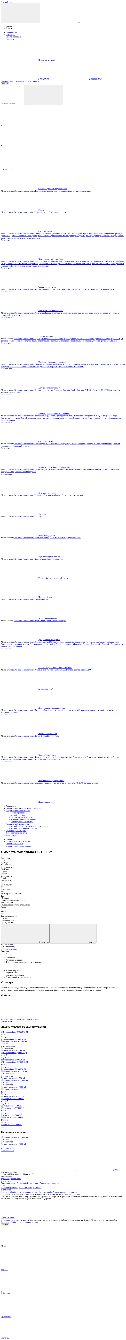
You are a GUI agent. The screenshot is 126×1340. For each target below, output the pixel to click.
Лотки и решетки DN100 (45, 289)
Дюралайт (106, 644)
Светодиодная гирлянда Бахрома (79, 642)
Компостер (39, 710)
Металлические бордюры (25, 472)
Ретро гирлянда (57, 642)
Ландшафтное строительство (18, 811)
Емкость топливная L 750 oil (13, 1078)
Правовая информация (49, 1183)
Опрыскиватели (79, 757)
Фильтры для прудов (100, 416)
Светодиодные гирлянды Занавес (15, 644)
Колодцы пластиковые (96, 364)
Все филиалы (6, 1176)
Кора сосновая (40, 559)
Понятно (5, 1225)
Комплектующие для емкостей (36, 266)
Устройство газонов (19, 815)
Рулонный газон (41, 212)
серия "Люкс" (40, 621)
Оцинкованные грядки (97, 469)
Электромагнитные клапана (99, 233)
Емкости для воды (69, 236)
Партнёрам (10, 35)
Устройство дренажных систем (24, 828)
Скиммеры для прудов (10, 418)
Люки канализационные (19, 366)
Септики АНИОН (84, 390)
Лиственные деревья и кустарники (49, 191)
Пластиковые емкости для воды (76, 261)
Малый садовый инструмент (21, 759)
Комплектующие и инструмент (70, 366)
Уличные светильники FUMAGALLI (50, 670)
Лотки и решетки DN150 (66, 289)
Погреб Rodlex (40, 736)
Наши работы (11, 32)
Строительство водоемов (21, 817)
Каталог (5, 84)
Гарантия (21, 1183)
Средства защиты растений (73, 495)
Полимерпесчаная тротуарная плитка (65, 538)
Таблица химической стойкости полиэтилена (20, 1019)
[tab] (63, 951)
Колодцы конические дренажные (48, 364)
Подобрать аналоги (9, 949)
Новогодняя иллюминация (22, 822)
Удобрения (38, 495)
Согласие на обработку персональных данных (58, 1192)
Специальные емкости (10, 264)
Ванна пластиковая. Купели (103, 264)
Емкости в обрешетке (29, 264)
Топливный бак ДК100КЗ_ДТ (13, 1069)
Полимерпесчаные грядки (59, 469)
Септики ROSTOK (101, 390)
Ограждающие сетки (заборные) (72, 444)
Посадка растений (18, 813)
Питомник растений (46, 60)
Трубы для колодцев (40, 341)
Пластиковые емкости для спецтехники (55, 264)
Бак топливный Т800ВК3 (11, 1125)
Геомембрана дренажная (78, 313)
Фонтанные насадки (82, 416)
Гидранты (81, 236)
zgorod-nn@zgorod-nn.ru (11, 1179)
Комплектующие (33, 238)
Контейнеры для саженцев (61, 757)
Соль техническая (41, 783)
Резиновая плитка (41, 538)
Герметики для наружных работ (43, 366)
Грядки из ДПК (40, 469)
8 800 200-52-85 (95, 79)
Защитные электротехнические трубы (65, 341)
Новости (22, 1188)
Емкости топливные (115, 261)
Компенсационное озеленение (23, 819)
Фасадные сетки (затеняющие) (99, 444)
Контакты (10, 39)
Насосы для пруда (57, 416)
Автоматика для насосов (50, 236)
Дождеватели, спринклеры (75, 233)
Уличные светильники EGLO (78, 670)
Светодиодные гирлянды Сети (42, 644)
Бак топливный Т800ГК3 (11, 1115)
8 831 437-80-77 (45, 79)
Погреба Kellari (53, 736)
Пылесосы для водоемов (98, 418)
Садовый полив (56, 233)
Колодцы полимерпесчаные (74, 364)
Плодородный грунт (52, 495)
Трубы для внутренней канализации (79, 339)
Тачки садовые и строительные (47, 759)
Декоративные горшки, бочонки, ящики (61, 710)
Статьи (29, 1188)
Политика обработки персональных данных (19, 1192)
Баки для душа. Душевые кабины (48, 261)
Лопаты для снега (41, 757)
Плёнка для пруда (41, 416)
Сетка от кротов (15, 315)
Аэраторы (113, 416)
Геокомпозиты (61, 313)
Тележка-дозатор (91, 783)
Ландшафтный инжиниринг (18, 824)
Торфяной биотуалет (9, 712)
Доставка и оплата (8, 1183)
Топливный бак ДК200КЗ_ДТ (13, 1039)
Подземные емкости (98, 261)
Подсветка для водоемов (62, 418)
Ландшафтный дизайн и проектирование (23, 808)
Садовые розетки (80, 418)
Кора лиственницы (55, 559)
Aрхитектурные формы (16, 831)
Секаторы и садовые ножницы (99, 757)
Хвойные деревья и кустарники (77, 191)
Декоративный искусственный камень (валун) (97, 710)
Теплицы (38, 516)
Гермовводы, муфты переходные (95, 341)
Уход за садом (11, 835)
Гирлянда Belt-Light (42, 642)
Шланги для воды (109, 236)
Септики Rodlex (70, 390)
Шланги (113, 341)
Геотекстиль (39, 313)
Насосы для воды (32, 236)
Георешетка (50, 313)
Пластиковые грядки (79, 469)
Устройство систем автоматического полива (29, 826)
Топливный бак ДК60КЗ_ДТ (13, 1060)
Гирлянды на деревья (65, 644)
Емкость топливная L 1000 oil (13, 1087)
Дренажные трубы (102, 339)
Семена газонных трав (58, 212)
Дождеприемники (106, 289)
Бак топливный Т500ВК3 (11, 1106)
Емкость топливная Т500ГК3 (13, 1096)
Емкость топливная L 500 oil (13, 1050)
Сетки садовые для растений (46, 444)
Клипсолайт (96, 644)
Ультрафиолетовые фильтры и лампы (35, 418)
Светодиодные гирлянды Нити (106, 642)
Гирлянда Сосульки (82, 644)
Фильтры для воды (94, 236)
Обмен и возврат (32, 1183)
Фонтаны (69, 416)
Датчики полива (18, 236)
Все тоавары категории (24, 191)
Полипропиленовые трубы (20, 341)
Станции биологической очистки (48, 390)
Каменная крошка (41, 599)
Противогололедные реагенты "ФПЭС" (67, 783)
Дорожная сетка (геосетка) (100, 313)
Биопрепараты (115, 418)
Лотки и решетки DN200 (87, 289)
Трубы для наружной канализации (48, 339)
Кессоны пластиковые (81, 264)
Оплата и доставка (14, 37)
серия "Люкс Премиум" (56, 621)
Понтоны (19, 266)
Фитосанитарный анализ (16, 833)
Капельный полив (42, 233)
